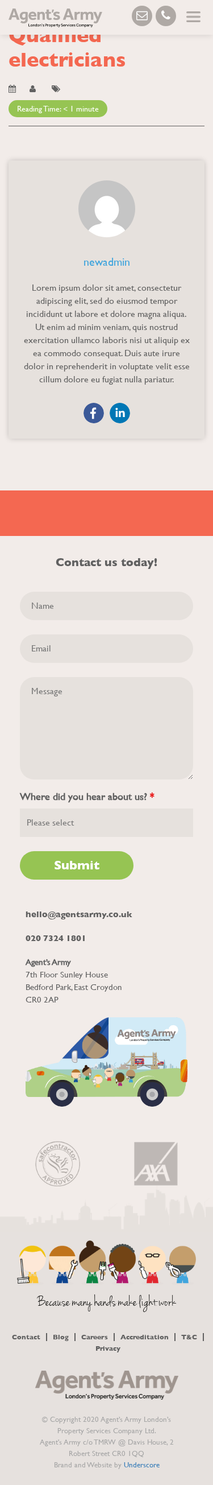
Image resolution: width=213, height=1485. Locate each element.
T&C (189, 1337)
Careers (94, 1337)
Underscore (142, 1465)
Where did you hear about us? (87, 796)
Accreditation (144, 1337)
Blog (61, 1337)
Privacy (107, 1348)
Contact (26, 1337)
